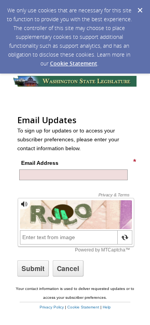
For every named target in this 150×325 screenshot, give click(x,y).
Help (107, 307)
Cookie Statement (73, 63)
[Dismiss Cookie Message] (140, 10)
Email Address (39, 163)
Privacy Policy (52, 307)
